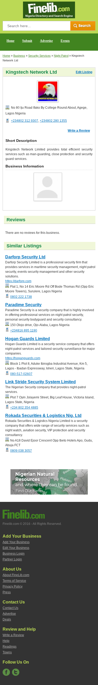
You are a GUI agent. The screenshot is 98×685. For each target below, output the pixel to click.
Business (19, 55)
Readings (9, 646)
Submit (27, 41)
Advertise (46, 41)
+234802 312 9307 (24, 121)
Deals (7, 619)
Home (10, 41)
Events (65, 41)
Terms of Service (14, 581)
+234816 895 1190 (23, 330)
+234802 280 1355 (53, 121)
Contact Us (10, 608)
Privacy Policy (12, 586)
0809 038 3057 (21, 450)
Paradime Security (23, 305)
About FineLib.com (16, 575)
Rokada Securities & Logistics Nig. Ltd (43, 415)
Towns (7, 652)
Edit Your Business (16, 548)
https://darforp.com (18, 281)
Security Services (39, 55)
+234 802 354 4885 (24, 407)
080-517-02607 (21, 374)
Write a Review (79, 130)
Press (7, 592)
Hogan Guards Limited (27, 338)
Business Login (14, 553)
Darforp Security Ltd (25, 257)
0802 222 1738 (21, 297)
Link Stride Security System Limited (40, 382)
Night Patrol (61, 55)
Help (6, 641)
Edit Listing (84, 72)
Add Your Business (16, 542)
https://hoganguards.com (22, 358)
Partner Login (12, 559)
